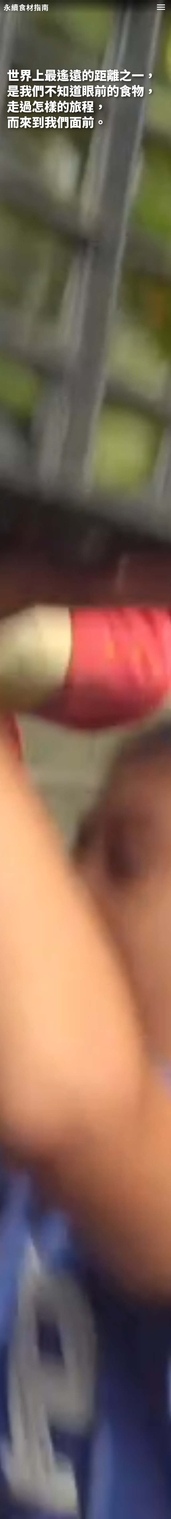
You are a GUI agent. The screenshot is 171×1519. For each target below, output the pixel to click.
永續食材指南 (26, 7)
